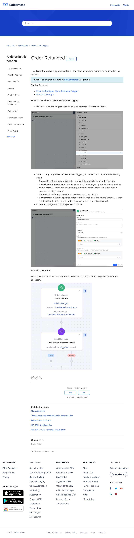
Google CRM (35, 499)
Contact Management (40, 472)
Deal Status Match (16, 124)
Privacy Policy (71, 532)
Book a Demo (118, 474)
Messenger (34, 512)
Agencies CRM (63, 481)
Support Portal (90, 481)
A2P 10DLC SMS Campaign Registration (48, 430)
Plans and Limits (38, 411)
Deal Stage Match (15, 118)
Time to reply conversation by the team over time (52, 416)
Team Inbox (35, 508)
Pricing (6, 477)
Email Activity (13, 131)
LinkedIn (40, 377)
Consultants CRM (64, 486)
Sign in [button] (126, 5)
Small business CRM (66, 494)
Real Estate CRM (64, 472)
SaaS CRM (61, 477)
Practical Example (45, 94)
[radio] (70, 393)
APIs (85, 494)
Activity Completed (16, 75)
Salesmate (11, 45)
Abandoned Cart (15, 68)
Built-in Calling (36, 477)
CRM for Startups (65, 490)
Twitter (36, 377)
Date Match (13, 111)
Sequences (34, 503)
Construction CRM (65, 468)
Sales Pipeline (36, 468)
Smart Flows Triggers (39, 45)
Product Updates (91, 477)
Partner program (91, 486)
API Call (11, 88)
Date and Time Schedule (14, 103)
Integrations (8, 472)
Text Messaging (37, 481)
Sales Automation (38, 486)
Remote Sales (63, 499)
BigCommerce (71, 79)
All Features (35, 517)
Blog (85, 468)
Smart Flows (23, 45)
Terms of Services (54, 532)
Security (102, 532)
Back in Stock (13, 95)
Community (115, 5)
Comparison (89, 490)
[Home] (14, 5)
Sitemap (83, 532)
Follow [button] (71, 59)
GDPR (92, 532)
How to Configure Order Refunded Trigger (57, 91)
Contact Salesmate (119, 468)
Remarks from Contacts (41, 420)
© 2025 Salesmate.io (16, 532)
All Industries (62, 503)
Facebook (32, 377)
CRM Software (10, 468)
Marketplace (89, 499)
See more (11, 136)
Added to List (13, 82)
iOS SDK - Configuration (41, 425)
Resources (88, 472)
